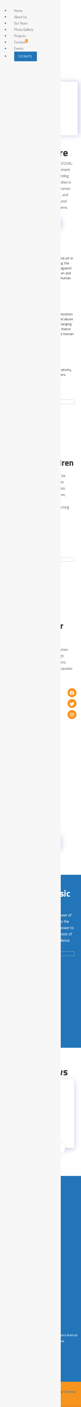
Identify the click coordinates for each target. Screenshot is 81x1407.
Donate (25, 56)
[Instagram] (72, 714)
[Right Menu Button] (4, 4)
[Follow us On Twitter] (72, 703)
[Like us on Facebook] (72, 692)
